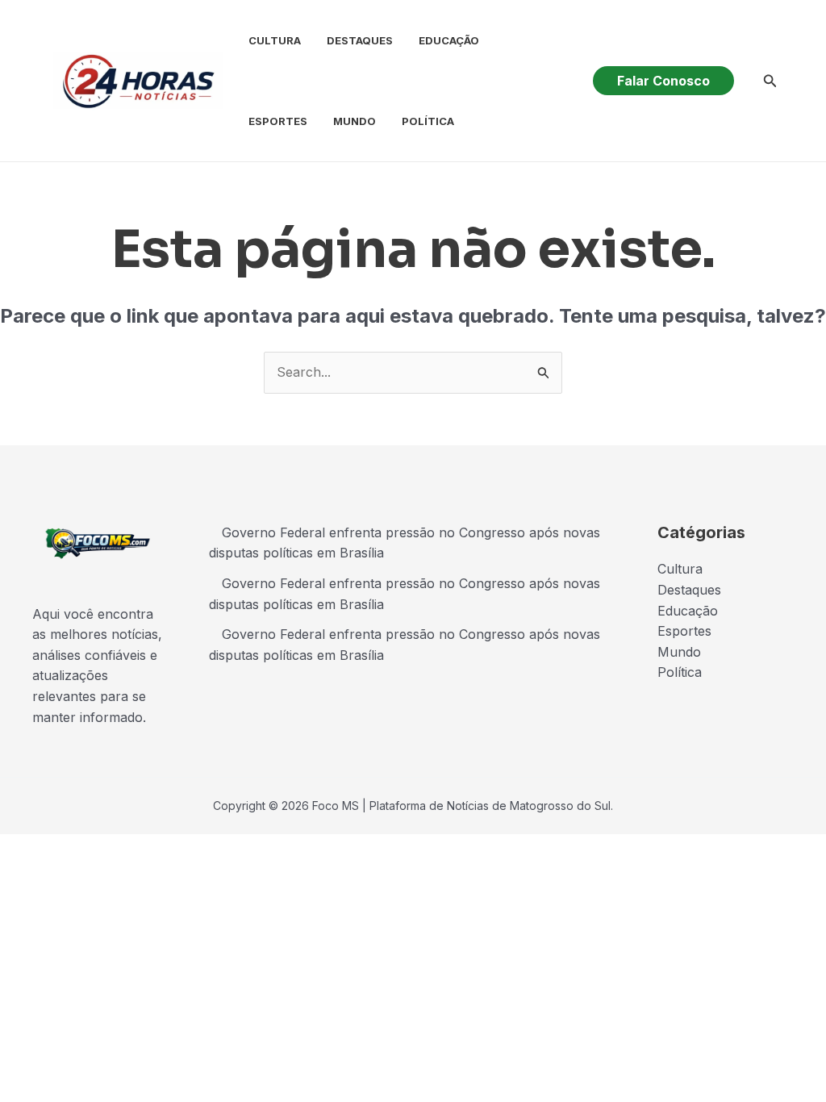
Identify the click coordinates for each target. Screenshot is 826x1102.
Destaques (360, 40)
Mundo (354, 121)
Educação (449, 40)
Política (428, 121)
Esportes (277, 121)
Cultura (274, 40)
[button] (663, 80)
